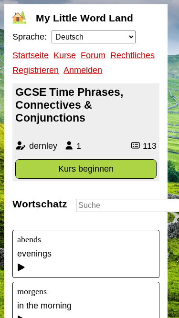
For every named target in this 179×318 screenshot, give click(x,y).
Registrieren (35, 70)
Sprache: (29, 36)
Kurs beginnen (86, 169)
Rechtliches (132, 55)
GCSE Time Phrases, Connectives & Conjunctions (69, 105)
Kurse (64, 55)
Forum (93, 55)
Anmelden (82, 70)
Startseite (30, 55)
